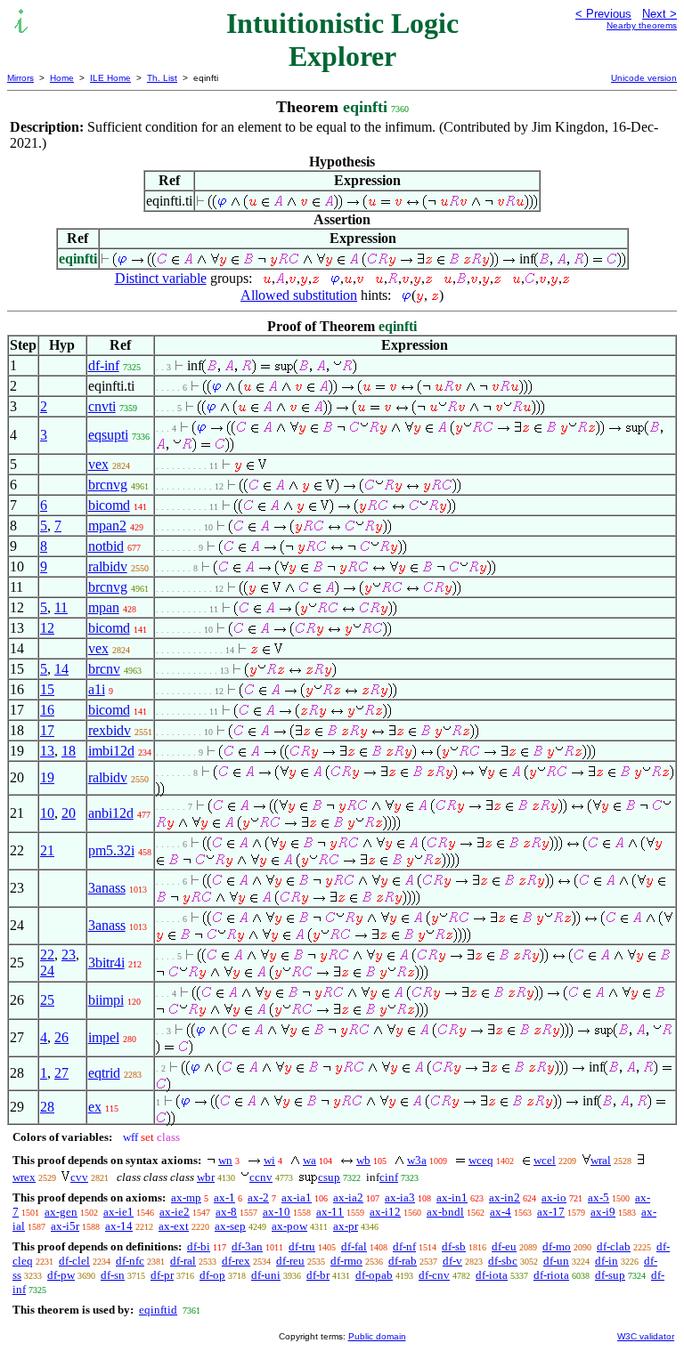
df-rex (236, 1260)
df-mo (556, 1246)
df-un (556, 1260)
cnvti (102, 406)
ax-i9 (602, 1211)
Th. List (162, 78)
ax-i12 (385, 1211)
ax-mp (186, 1197)
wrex (24, 1177)
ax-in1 (452, 1197)
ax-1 (224, 1197)
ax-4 (500, 1211)
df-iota (492, 1275)
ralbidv (107, 566)
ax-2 (258, 1197)
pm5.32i (111, 850)
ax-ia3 (400, 1197)
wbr (206, 1177)
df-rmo (346, 1260)
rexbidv (109, 730)
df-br (318, 1275)
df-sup (610, 1275)
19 (47, 777)
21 (47, 850)
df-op (212, 1275)
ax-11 (330, 1211)
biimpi (106, 999)
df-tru (302, 1246)
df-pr (162, 1275)
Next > (659, 13)
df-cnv (434, 1275)
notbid (106, 546)
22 (47, 954)
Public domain (377, 1336)
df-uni (266, 1275)
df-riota (551, 1275)
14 (61, 668)
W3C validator (645, 1336)
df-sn (113, 1275)
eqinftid (158, 1309)
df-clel (74, 1260)
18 (68, 750)
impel (103, 1037)
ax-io (554, 1197)
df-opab (374, 1275)
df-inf (103, 365)
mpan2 (107, 525)
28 (47, 1106)
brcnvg (107, 484)
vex (98, 464)
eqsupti (108, 434)
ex (95, 1106)
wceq (480, 1160)
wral (600, 1160)
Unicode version (644, 78)
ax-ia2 (348, 1197)
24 (47, 970)
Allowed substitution (298, 295)
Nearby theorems (642, 25)
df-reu (290, 1260)
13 (47, 750)
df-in (606, 1260)
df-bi (198, 1246)
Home (62, 78)
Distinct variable (161, 278)
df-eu (504, 1246)
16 (47, 709)
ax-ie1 (118, 1211)
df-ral (183, 1260)
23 (68, 954)
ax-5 (598, 1197)
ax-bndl (445, 1211)
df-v (452, 1260)
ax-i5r (65, 1226)
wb (363, 1160)
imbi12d (111, 750)
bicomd (109, 505)
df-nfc (130, 1260)
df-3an (247, 1246)
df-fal (354, 1246)
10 (47, 813)
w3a (417, 1160)
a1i (96, 689)
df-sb (454, 1246)
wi (269, 1160)
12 (47, 627)
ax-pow (289, 1226)
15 (47, 689)
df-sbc (502, 1260)
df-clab (614, 1246)
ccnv (261, 1177)
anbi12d (111, 813)
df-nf (404, 1246)
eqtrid (104, 1072)
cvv (79, 1177)
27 (61, 1072)
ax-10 (276, 1211)
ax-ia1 (296, 1197)
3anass (107, 887)
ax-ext (174, 1226)
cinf (388, 1177)
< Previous (603, 13)
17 (47, 730)
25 (47, 999)
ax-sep (230, 1226)
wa (309, 1160)
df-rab (402, 1260)
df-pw (61, 1275)
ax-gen (61, 1211)
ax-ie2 (174, 1211)
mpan (103, 607)
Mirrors (20, 78)
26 (61, 1037)
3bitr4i (106, 962)
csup (329, 1177)
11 (61, 607)
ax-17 (551, 1211)
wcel (544, 1160)
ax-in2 (504, 1197)
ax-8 (226, 1211)
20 (68, 813)
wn (225, 1160)
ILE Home (110, 78)
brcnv (104, 668)
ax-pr (345, 1226)
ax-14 (119, 1226)
